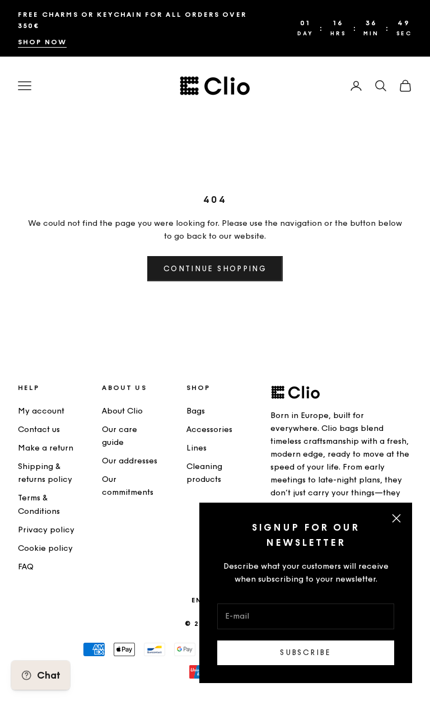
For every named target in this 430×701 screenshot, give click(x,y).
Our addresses (129, 461)
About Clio (122, 411)
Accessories (209, 429)
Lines (196, 448)
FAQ (26, 567)
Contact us (39, 429)
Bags (195, 411)
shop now (42, 42)
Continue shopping (215, 268)
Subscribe (305, 652)
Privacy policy (46, 530)
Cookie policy (45, 548)
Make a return (45, 448)
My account (41, 411)
